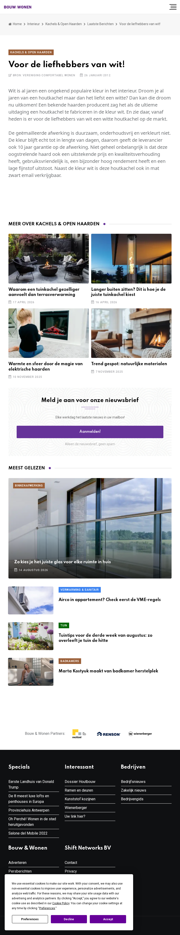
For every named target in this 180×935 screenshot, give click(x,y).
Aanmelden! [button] (90, 432)
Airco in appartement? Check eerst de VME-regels (110, 600)
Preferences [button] (47, 908)
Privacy (71, 871)
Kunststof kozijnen (80, 799)
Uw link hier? (75, 816)
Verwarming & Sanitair (79, 589)
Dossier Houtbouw (80, 781)
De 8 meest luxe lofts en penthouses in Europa (28, 799)
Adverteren (17, 862)
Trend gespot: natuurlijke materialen (129, 364)
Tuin (63, 625)
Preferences (30, 919)
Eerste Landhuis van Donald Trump (31, 784)
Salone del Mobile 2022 (28, 833)
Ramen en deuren (79, 790)
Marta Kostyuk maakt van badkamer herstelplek (108, 671)
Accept (108, 919)
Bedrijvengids (132, 799)
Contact (71, 862)
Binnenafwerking (29, 485)
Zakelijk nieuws (133, 790)
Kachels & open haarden (63, 24)
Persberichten (20, 871)
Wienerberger (76, 807)
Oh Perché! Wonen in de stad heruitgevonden (32, 822)
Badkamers (69, 661)
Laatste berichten (100, 24)
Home (17, 24)
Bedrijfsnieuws (133, 781)
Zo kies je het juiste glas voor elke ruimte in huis (62, 562)
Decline (69, 919)
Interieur (33, 24)
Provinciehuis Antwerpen (28, 810)
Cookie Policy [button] (60, 903)
